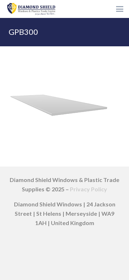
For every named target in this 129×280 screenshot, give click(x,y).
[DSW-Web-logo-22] (31, 9)
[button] (119, 9)
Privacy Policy (88, 189)
